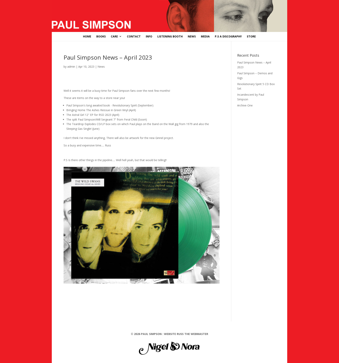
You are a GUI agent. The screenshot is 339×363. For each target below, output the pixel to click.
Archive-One (245, 105)
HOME (87, 36)
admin (71, 66)
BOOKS (101, 36)
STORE (251, 36)
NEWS (192, 36)
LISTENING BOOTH (170, 36)
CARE (114, 36)
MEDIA (205, 36)
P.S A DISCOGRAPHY (228, 36)
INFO (149, 36)
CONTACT (134, 36)
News (101, 66)
